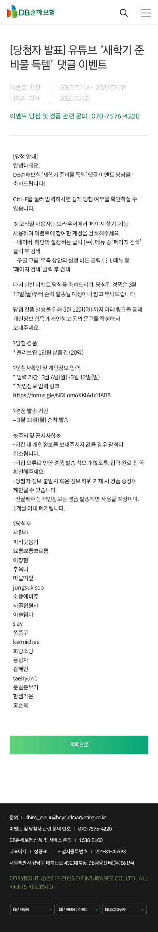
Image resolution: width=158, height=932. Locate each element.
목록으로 (79, 744)
